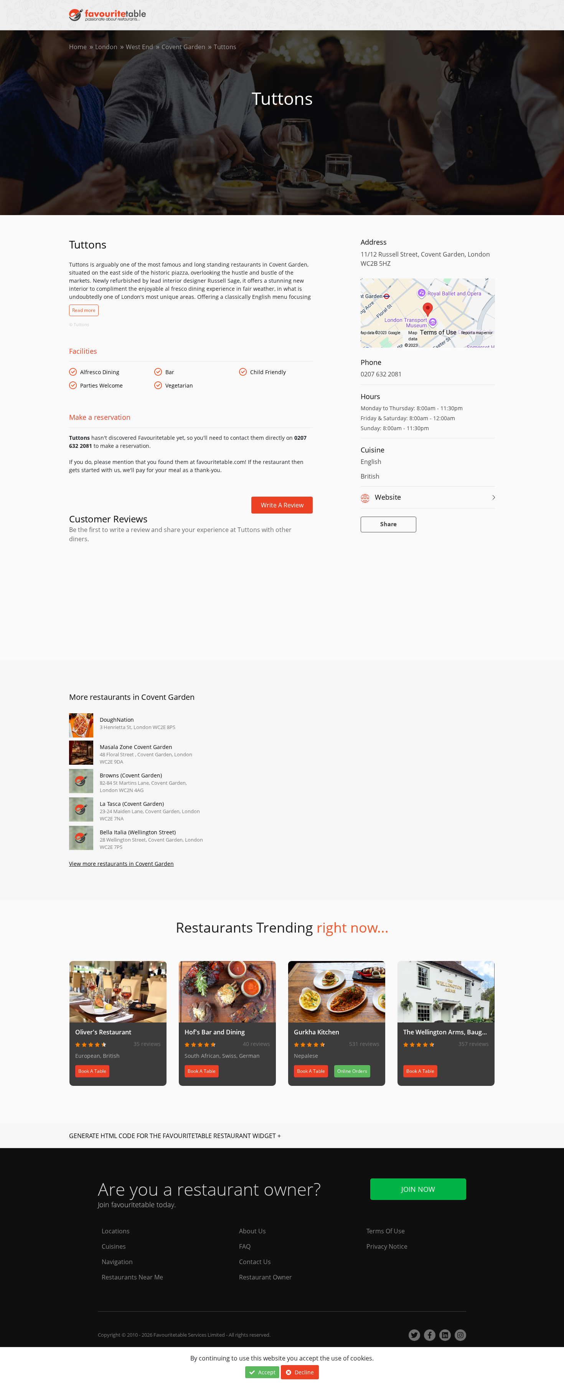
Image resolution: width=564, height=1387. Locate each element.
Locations (116, 1231)
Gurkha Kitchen (316, 1032)
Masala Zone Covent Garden (136, 747)
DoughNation (117, 719)
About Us (252, 1231)
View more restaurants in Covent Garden (121, 863)
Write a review (282, 505)
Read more (84, 310)
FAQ (245, 1246)
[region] (428, 316)
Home (78, 47)
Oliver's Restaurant (103, 1032)
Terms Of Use (385, 1231)
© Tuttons (79, 324)
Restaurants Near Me (132, 1277)
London (106, 47)
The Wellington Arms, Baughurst (450, 1032)
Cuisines (114, 1246)
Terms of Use (438, 332)
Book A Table (92, 1071)
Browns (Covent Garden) (131, 775)
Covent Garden (183, 47)
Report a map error (477, 333)
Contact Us (255, 1262)
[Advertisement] (191, 576)
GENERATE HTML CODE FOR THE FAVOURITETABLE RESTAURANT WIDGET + (175, 1136)
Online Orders (352, 1071)
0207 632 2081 (381, 374)
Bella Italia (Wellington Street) (138, 832)
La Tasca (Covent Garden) (132, 803)
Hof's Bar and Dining (215, 1032)
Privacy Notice (386, 1246)
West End (139, 47)
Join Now (418, 1189)
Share (388, 524)
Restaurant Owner (265, 1277)
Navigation (117, 1262)
